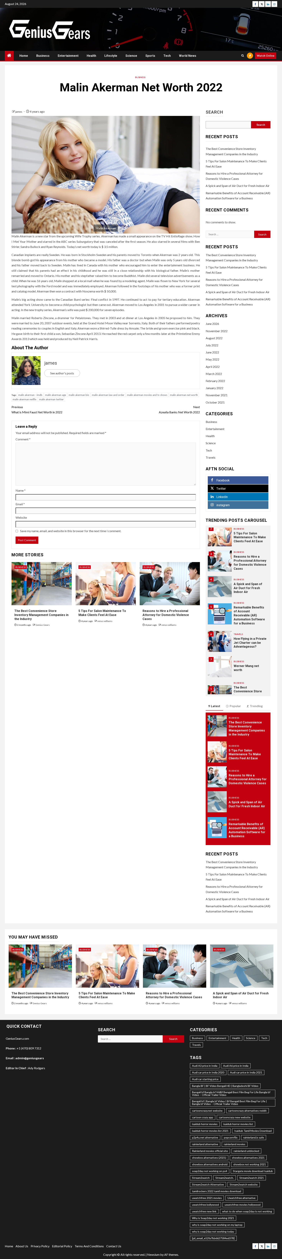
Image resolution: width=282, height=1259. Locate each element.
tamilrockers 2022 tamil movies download (216, 1191)
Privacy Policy (40, 1246)
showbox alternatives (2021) (209, 1157)
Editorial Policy (62, 1246)
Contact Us (113, 1246)
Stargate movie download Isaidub (253, 1171)
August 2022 (214, 338)
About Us (22, 1246)
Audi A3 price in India (204, 1065)
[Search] (242, 55)
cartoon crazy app (202, 1117)
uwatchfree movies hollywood (243, 1204)
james (19, 111)
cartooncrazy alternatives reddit (247, 1110)
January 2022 (214, 388)
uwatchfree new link (204, 1211)
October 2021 (215, 402)
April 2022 (213, 366)
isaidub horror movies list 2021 (210, 1130)
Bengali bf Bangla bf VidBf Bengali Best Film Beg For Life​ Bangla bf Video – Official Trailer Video (231, 1093)
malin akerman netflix (24, 399)
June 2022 (212, 352)
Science (131, 56)
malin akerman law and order (108, 394)
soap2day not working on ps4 (209, 1171)
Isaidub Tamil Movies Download (253, 1130)
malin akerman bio (79, 394)
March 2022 (214, 374)
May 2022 (212, 359)
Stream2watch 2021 (251, 1177)
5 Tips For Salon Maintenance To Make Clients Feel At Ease (250, 537)
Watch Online (265, 55)
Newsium (153, 1254)
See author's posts (62, 373)
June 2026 (212, 323)
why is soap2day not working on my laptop (217, 1224)
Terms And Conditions (89, 1246)
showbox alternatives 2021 (248, 1157)
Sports (150, 56)
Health (91, 56)
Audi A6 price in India (235, 1065)
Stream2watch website (244, 1184)
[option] (238, 537)
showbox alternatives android (210, 1164)
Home (23, 56)
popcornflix (230, 1137)
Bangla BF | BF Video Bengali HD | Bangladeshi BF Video (225, 1085)
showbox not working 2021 (249, 1164)
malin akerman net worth (184, 394)
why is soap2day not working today (213, 1231)
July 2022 (212, 345)
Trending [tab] (256, 706)
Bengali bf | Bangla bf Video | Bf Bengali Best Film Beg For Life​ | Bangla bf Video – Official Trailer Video (229, 1102)
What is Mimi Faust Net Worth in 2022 (37, 409)
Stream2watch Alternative (208, 1184)
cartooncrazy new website (235, 1117)
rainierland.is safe (253, 1137)
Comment (23, 439)
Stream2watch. (224, 1177)
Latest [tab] (215, 706)
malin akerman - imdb (30, 394)
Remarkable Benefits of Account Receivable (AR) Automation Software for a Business (249, 615)
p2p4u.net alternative (205, 1137)
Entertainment (68, 56)
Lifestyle (110, 56)
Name (21, 490)
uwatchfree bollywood (205, 1204)
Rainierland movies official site (210, 1151)
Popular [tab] (235, 706)
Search (214, 112)
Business (42, 56)
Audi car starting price (205, 1079)
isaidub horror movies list (238, 1124)
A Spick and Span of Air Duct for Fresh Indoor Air (238, 185)
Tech (167, 56)
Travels (210, 457)
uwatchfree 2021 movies (207, 1198)
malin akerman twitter (51, 399)
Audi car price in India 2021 (246, 1072)
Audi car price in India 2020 (208, 1072)
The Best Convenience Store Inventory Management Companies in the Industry (41, 615)
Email (20, 504)
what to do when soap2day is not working (247, 1211)
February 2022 (215, 381)
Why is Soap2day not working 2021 (213, 1218)
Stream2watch (201, 1177)
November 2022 (217, 331)
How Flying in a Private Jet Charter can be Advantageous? (250, 643)
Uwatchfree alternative (242, 1198)
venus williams (104, 621)
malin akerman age (55, 394)
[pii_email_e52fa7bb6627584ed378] (213, 1238)
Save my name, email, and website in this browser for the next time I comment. (70, 531)
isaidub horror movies (205, 1124)
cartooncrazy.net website (207, 1110)
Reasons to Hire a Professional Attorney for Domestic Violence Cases (166, 615)
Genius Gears (42, 624)
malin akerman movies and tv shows (147, 394)
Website (21, 517)
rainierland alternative (205, 1144)
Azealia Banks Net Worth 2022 (179, 409)
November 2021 (217, 395)
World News (187, 56)
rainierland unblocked (246, 1151)
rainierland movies (234, 1144)
